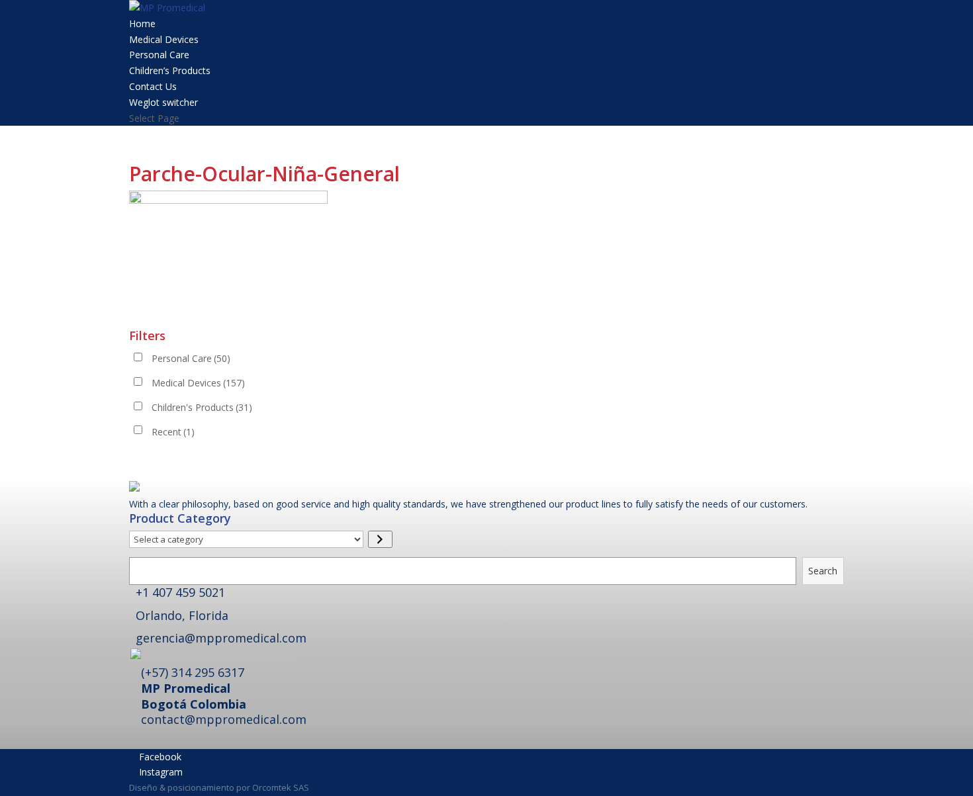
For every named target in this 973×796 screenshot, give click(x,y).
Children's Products (202, 407)
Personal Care (159, 54)
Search (822, 570)
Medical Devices (164, 39)
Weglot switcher (163, 102)
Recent (173, 431)
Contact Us (153, 86)
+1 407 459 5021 (180, 592)
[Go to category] (380, 539)
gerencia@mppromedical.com (221, 638)
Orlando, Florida (182, 615)
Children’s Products (169, 70)
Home (142, 23)
